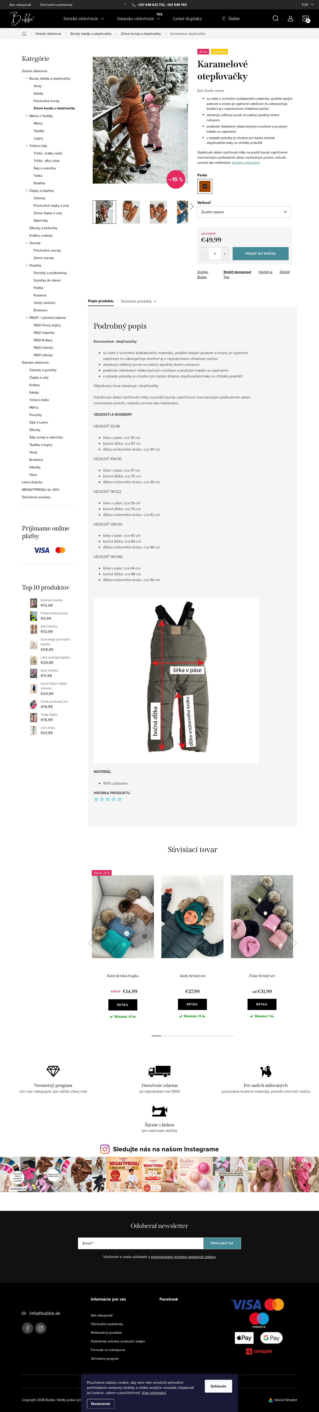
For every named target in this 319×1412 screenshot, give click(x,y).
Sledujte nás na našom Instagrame (166, 1149)
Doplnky (35, 265)
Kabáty (38, 93)
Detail (123, 1005)
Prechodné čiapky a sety (51, 205)
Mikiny (38, 123)
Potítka (38, 287)
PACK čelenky (43, 347)
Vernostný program (105, 1358)
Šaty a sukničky (45, 168)
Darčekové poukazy (36, 497)
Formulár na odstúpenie (108, 1350)
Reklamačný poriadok (106, 1332)
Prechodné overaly (47, 250)
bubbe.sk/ (40, 1328)
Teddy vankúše (44, 302)
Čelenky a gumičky (43, 370)
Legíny (38, 138)
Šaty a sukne (38, 422)
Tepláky (39, 130)
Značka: (202, 274)
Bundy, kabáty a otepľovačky (50, 78)
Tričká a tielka (39, 400)
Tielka (38, 175)
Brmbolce (40, 310)
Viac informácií (154, 1392)
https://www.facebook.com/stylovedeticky (27, 1328)
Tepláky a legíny (40, 444)
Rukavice (40, 295)
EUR (305, 4)
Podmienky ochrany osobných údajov (118, 1341)
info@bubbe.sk (44, 1313)
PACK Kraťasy (43, 340)
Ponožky (35, 415)
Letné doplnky (32, 482)
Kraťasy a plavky (41, 235)
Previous (92, 943)
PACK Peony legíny (47, 325)
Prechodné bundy (47, 101)
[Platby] (259, 1327)
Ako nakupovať (20, 4)
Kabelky (35, 467)
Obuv (33, 474)
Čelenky (39, 198)
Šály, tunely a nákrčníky (46, 437)
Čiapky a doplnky (41, 190)
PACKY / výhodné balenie (47, 317)
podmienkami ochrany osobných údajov (183, 1256)
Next (292, 943)
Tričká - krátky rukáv (48, 153)
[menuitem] (84, 18)
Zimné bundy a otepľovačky (54, 108)
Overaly (35, 243)
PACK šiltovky (43, 355)
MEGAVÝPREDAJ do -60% (40, 489)
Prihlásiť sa (222, 1243)
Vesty (38, 86)
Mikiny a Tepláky (41, 116)
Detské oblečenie (34, 71)
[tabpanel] (123, 948)
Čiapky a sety (39, 377)
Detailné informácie (246, 162)
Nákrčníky (41, 220)
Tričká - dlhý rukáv (47, 160)
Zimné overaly (44, 258)
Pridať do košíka (260, 253)
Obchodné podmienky (56, 4)
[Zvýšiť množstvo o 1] (225, 253)
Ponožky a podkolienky (50, 272)
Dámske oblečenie (35, 362)
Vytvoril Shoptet (285, 1400)
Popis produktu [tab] (100, 301)
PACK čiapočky (44, 332)
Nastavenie (100, 1403)
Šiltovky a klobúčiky (43, 228)
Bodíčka (39, 183)
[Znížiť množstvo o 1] (205, 253)
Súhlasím (218, 1386)
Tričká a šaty (38, 145)
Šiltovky (34, 429)
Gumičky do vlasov (47, 280)
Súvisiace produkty (136, 301)
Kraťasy (34, 385)
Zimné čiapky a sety (48, 213)
